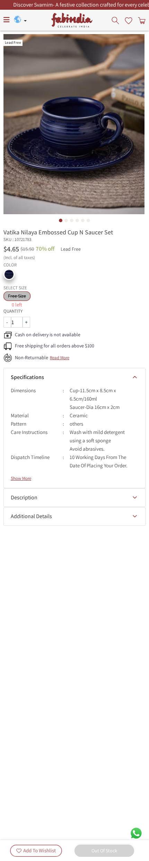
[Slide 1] (60, 220)
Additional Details (31, 516)
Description (24, 497)
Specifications (27, 377)
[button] (9, 274)
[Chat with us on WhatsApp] (136, 833)
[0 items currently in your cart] (141, 20)
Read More (59, 358)
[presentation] (116, 20)
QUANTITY (13, 311)
